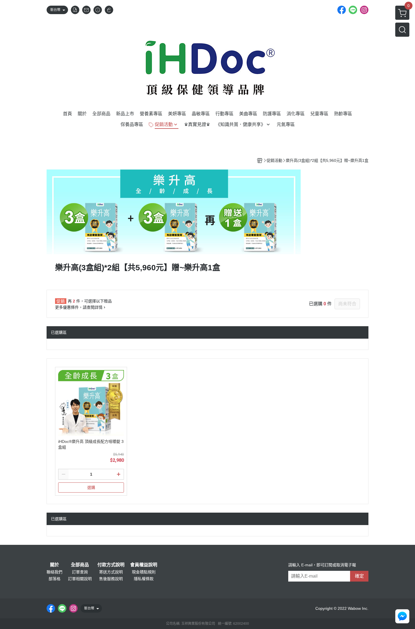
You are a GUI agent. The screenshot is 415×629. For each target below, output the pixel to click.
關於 (54, 565)
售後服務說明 (111, 579)
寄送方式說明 (111, 572)
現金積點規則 (144, 572)
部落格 (54, 579)
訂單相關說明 (80, 579)
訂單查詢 (80, 572)
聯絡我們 (54, 572)
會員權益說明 (143, 565)
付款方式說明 (110, 565)
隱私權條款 (144, 579)
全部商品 (80, 565)
